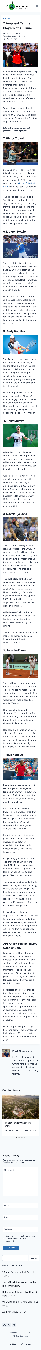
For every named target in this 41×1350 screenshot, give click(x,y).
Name (8, 1205)
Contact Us (14, 1332)
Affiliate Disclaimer (20, 1336)
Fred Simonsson (11, 33)
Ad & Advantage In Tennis (15, 1312)
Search (34, 1258)
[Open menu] (37, 6)
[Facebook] (4, 1325)
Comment (10, 1170)
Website (8, 1229)
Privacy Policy (25, 1332)
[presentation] (20, 1107)
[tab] (16, 1137)
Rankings (7, 19)
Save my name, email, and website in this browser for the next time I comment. (21, 1238)
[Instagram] (14, 1325)
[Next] (35, 1115)
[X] (9, 1325)
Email (7, 1217)
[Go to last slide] (5, 1115)
